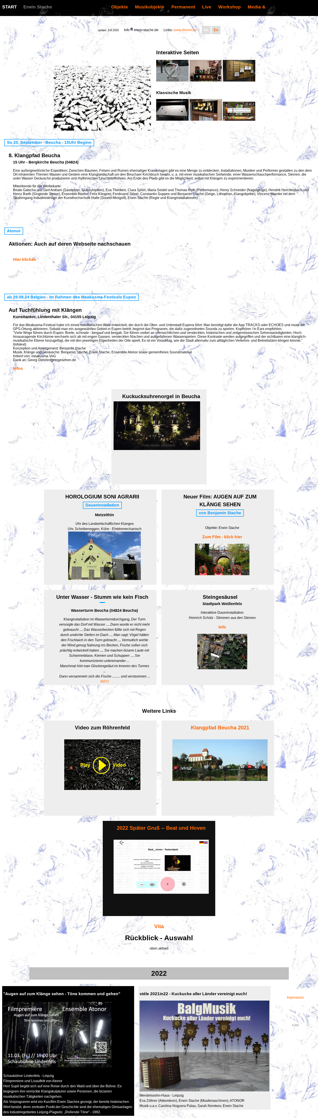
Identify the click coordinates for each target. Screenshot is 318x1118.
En (216, 30)
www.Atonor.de (185, 30)
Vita (159, 926)
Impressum (295, 997)
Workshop (229, 6)
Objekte (119, 6)
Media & (256, 6)
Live (206, 6)
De (206, 30)
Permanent (183, 6)
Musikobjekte (149, 6)
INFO (104, 681)
